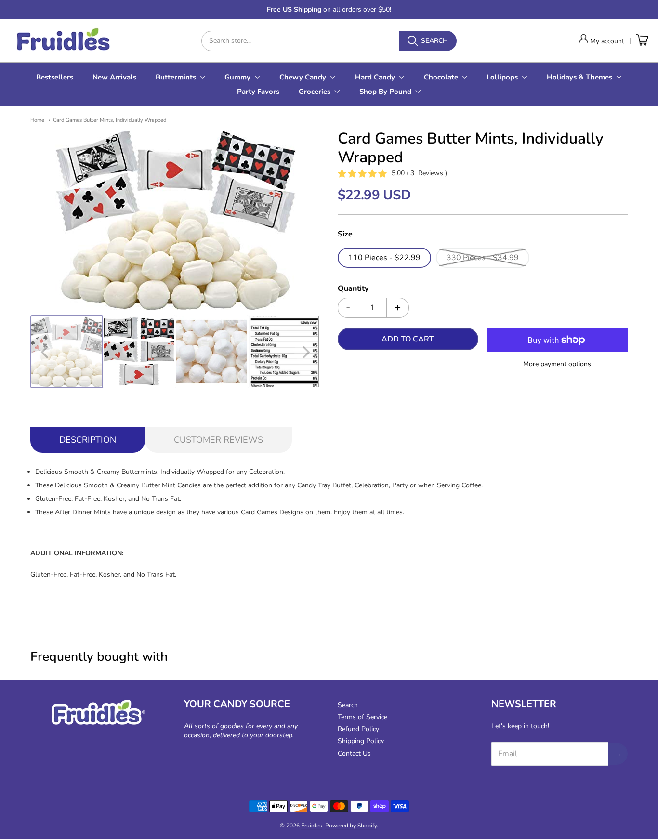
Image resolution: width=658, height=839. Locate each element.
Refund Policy (358, 729)
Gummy (237, 77)
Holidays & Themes (579, 77)
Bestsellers (54, 77)
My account (607, 41)
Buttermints (176, 77)
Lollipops (502, 77)
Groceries (314, 91)
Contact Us (354, 753)
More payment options (557, 363)
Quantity (353, 289)
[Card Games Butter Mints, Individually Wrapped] (66, 351)
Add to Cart (408, 339)
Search (348, 704)
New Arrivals (114, 77)
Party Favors (258, 91)
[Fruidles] (63, 40)
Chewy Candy (302, 77)
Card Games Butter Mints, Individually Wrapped (109, 120)
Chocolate (441, 77)
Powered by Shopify (351, 825)
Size (345, 234)
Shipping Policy (361, 741)
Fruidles (311, 825)
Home (37, 120)
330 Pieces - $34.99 (483, 257)
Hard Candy (375, 77)
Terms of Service (362, 716)
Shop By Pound (385, 91)
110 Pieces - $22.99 (384, 257)
